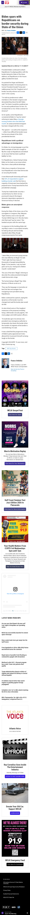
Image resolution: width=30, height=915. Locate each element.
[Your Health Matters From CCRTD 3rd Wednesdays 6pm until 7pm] (15, 529)
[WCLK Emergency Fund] (15, 838)
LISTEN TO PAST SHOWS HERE (15, 776)
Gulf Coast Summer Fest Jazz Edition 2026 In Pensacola (15, 502)
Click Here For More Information (15, 509)
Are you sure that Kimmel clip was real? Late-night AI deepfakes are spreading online (14, 625)
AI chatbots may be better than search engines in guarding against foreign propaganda (13, 682)
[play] (3, 913)
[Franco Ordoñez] (5, 363)
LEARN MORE (15, 813)
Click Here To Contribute (15, 864)
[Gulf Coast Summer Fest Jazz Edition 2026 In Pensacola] (15, 483)
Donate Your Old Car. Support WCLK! (15, 807)
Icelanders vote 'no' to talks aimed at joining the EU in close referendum (15, 691)
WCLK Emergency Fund (15, 860)
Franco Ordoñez (11, 30)
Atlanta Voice (15, 728)
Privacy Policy (6, 890)
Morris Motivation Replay (15, 451)
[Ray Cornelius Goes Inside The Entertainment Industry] (15, 749)
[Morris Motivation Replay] (15, 434)
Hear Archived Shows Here (15, 566)
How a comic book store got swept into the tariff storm (14, 641)
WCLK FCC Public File (8, 897)
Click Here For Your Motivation (15, 463)
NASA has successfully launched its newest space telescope (15, 633)
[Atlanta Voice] (15, 715)
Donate (24, 2)
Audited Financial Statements (11, 894)
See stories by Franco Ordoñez (17, 370)
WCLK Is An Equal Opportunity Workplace (14, 886)
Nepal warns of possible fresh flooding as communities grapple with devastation (14, 656)
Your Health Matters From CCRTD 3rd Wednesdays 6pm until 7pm (15, 548)
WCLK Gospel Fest (15, 410)
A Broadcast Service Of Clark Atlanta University (13, 883)
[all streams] (28, 913)
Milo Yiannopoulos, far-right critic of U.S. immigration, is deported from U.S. (14, 698)
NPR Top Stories (11, 348)
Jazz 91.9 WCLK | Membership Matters (15, 6)
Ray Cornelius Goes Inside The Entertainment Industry (15, 767)
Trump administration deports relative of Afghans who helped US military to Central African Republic (14, 673)
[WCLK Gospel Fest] (15, 394)
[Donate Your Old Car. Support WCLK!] (15, 793)
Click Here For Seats (15, 414)
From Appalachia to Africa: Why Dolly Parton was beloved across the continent (15, 648)
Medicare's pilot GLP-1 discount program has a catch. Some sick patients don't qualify (14, 664)
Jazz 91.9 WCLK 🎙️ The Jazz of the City (13, 610)
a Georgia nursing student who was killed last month (13, 121)
